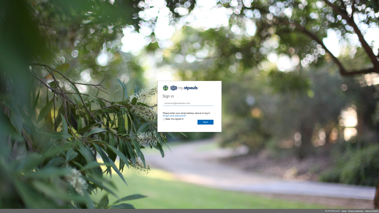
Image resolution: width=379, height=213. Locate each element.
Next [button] (205, 122)
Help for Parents (371, 211)
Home (344, 211)
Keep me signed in (174, 119)
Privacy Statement (355, 211)
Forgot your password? (174, 115)
